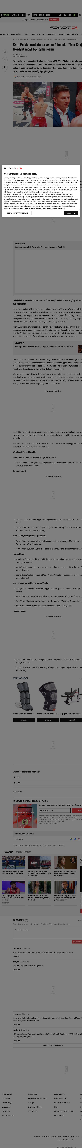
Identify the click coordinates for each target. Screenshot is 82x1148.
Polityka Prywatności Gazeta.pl (31, 208)
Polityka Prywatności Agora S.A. (54, 208)
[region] (41, 191)
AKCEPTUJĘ (71, 213)
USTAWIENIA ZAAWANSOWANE (17, 213)
